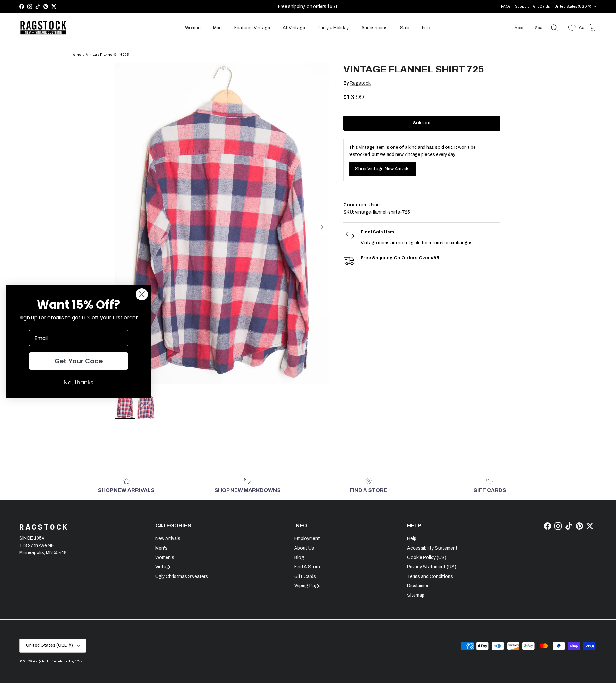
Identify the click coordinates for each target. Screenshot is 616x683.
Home (76, 54)
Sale (404, 27)
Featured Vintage (252, 27)
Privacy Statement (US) (431, 566)
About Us (304, 548)
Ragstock (360, 83)
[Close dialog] (141, 294)
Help (411, 538)
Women (193, 27)
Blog (299, 557)
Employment (307, 538)
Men (217, 27)
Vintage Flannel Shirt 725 (107, 54)
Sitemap (415, 595)
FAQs (506, 6)
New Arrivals (167, 538)
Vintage (163, 566)
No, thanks (79, 382)
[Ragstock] (43, 28)
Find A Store (307, 566)
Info (426, 27)
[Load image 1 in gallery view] (222, 223)
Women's (164, 557)
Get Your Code (79, 361)
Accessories (374, 27)
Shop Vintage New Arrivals (382, 168)
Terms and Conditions (430, 576)
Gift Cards (541, 6)
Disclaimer (417, 585)
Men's (161, 548)
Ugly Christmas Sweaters (181, 576)
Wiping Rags (307, 585)
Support (522, 6)
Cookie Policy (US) (426, 557)
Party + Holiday (333, 27)
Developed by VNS (67, 661)
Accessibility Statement (432, 548)
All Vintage (294, 27)
